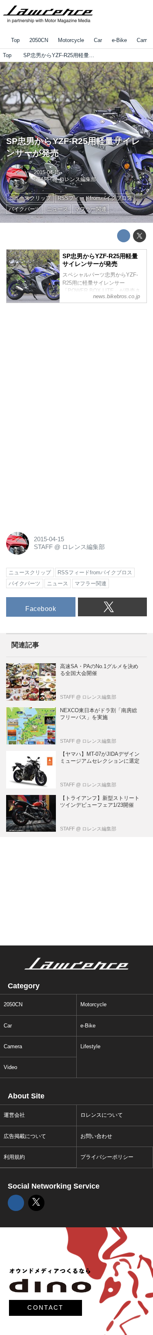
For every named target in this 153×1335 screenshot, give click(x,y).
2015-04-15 (47, 172)
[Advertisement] (67, 361)
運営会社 (14, 1115)
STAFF (42, 179)
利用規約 (14, 1157)
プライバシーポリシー (106, 1157)
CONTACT (45, 1307)
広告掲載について (25, 1136)
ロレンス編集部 (77, 179)
